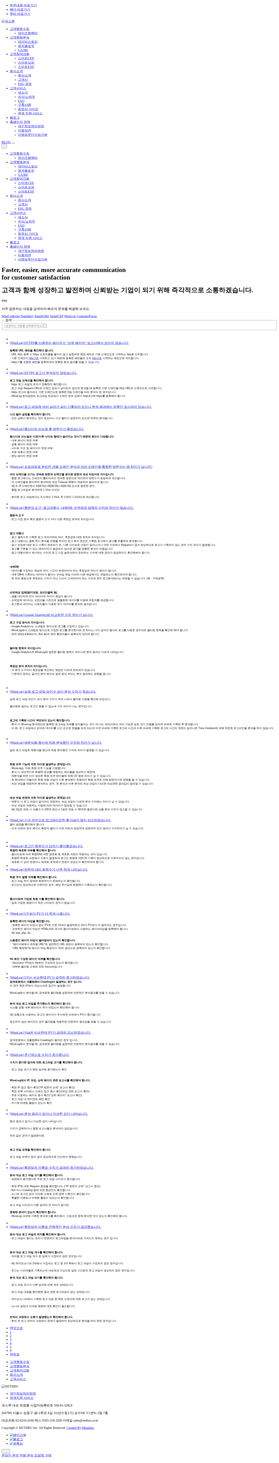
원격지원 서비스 (21, 1398)
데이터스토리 (28, 41)
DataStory (27, 316)
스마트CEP (26, 58)
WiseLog (70, 316)
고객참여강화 (19, 54)
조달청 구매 (42, 1455)
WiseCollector (11, 316)
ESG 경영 (25, 84)
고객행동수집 (19, 29)
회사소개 (16, 71)
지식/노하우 (26, 97)
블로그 (15, 117)
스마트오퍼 (26, 62)
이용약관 (24, 130)
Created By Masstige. (80, 1428)
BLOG (6, 142)
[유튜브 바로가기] (16, 1443)
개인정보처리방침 (31, 126)
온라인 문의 (10, 1455)
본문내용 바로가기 (23, 5)
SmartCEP (56, 316)
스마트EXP (26, 67)
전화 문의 (26, 1455)
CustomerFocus (87, 316)
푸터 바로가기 (20, 14)
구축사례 (24, 105)
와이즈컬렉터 (28, 33)
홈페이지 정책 (20, 122)
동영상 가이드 (28, 109)
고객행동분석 (19, 37)
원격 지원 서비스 (30, 113)
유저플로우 (26, 46)
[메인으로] (8, 21)
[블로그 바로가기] (16, 1439)
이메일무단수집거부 (32, 135)
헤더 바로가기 (20, 9)
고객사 (23, 79)
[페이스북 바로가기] (18, 1435)
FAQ (21, 101)
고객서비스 (18, 88)
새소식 (23, 92)
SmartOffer (42, 316)
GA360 (23, 50)
